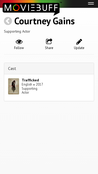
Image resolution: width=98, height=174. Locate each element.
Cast (12, 68)
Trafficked (30, 80)
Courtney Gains (44, 21)
